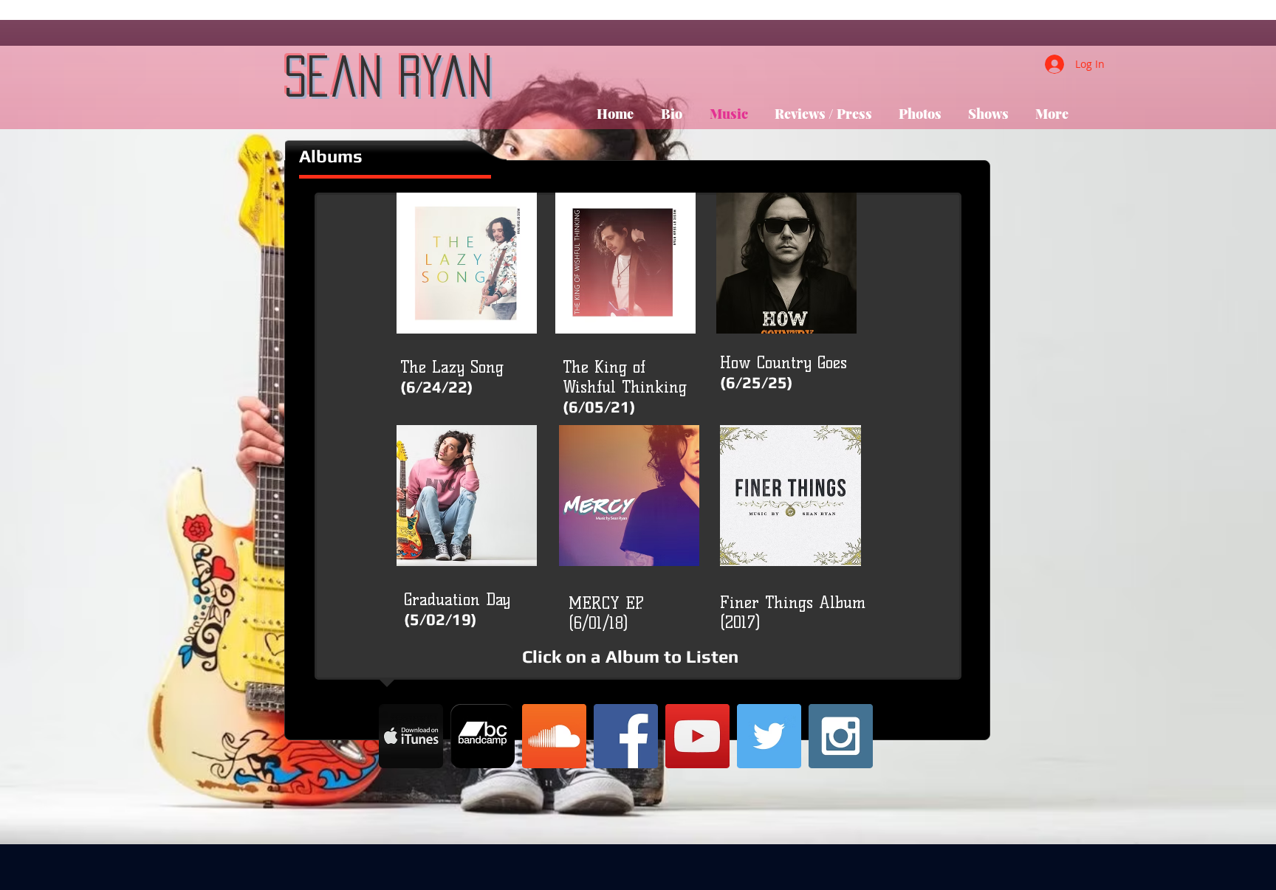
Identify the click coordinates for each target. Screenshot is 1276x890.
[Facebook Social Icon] (626, 736)
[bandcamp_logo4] (482, 736)
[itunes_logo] (411, 736)
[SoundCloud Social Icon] (554, 736)
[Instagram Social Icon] (841, 736)
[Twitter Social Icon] (769, 736)
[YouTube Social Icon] (697, 736)
